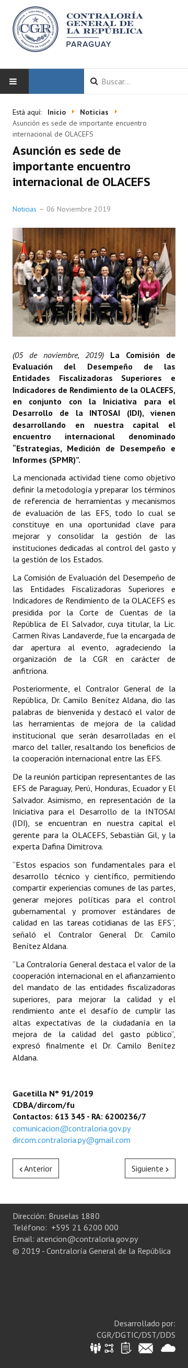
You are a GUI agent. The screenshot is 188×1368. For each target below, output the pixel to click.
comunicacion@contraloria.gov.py (72, 1128)
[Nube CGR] (168, 1347)
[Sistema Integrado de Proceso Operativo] (109, 1347)
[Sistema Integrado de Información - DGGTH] (96, 1347)
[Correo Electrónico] (145, 1347)
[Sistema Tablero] (125, 1347)
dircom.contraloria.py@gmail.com (72, 1140)
